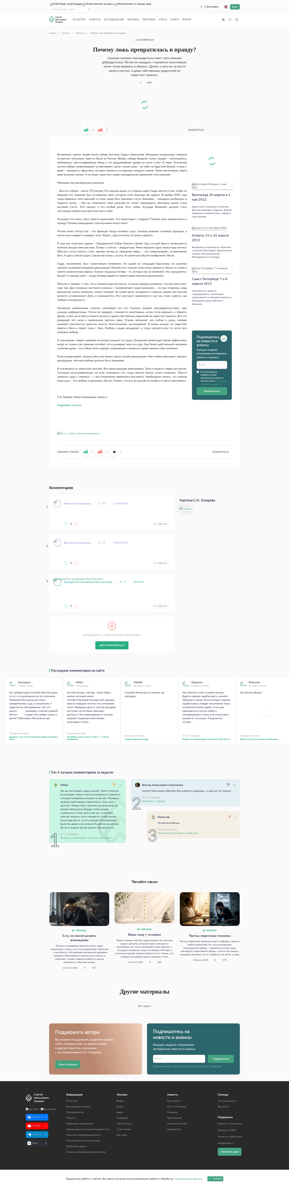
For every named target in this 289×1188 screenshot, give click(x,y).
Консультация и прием (78, 1107)
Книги (174, 20)
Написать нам (229, 1151)
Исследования (114, 20)
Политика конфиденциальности (83, 1135)
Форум (186, 20)
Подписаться (212, 391)
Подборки (122, 1118)
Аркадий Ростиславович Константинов (88, 582)
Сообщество (174, 1129)
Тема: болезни (124, 1124)
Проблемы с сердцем (153, 801)
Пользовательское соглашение (83, 1141)
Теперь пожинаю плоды (137, 739)
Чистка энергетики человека (210, 935)
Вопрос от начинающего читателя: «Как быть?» (206, 739)
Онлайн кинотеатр (108, 4)
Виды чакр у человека (144, 934)
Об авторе (79, 20)
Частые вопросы (227, 1101)
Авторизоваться (111, 645)
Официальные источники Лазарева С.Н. (87, 1129)
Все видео (144, 1006)
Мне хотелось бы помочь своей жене (178, 833)
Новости (95, 20)
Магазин (133, 20)
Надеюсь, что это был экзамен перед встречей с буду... (33, 738)
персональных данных (188, 1178)
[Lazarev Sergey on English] (226, 7)
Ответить (162, 524)
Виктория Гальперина (77, 503)
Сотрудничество (75, 1112)
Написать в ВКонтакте (230, 1137)
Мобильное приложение (79, 1124)
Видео (120, 1101)
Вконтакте (37, 1117)
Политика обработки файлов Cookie (85, 1152)
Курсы (163, 20)
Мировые (80, 931)
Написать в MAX (227, 1130)
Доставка (122, 1135)
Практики (148, 20)
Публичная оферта (76, 1146)
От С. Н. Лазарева (176, 1107)
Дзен (34, 1143)
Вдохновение (174, 1118)
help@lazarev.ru (226, 1143)
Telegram (36, 1134)
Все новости (174, 1101)
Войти (235, 7)
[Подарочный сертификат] (223, 19)
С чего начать (211, 7)
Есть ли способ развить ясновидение (79, 938)
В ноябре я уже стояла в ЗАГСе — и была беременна (88, 738)
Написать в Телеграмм (230, 1124)
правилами (216, 1066)
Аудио (120, 1112)
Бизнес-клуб (141, 4)
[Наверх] (283, 1153)
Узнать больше (68, 1064)
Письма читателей (177, 1124)
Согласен (217, 1179)
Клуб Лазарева (73, 4)
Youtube (36, 1126)
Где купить (223, 1107)
